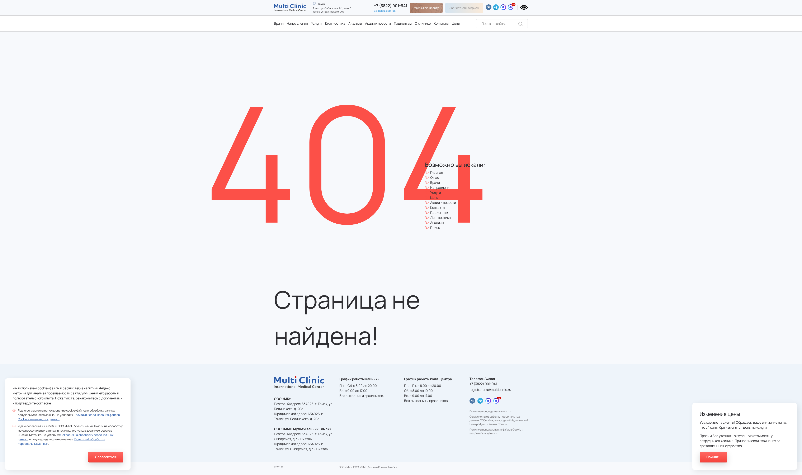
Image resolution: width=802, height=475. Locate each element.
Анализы (355, 23)
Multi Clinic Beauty (426, 8)
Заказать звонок (384, 11)
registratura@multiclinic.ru (490, 389)
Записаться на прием (464, 8)
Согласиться (106, 457)
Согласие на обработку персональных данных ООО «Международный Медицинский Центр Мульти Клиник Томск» (499, 420)
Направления (297, 23)
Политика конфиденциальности (490, 411)
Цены (456, 23)
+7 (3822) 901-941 (390, 5)
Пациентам (403, 23)
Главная (436, 172)
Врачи (279, 23)
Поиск (435, 227)
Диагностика (335, 23)
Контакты (441, 23)
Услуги (316, 23)
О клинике (423, 23)
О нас (434, 177)
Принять (713, 457)
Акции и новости (378, 23)
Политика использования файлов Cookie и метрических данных (496, 431)
